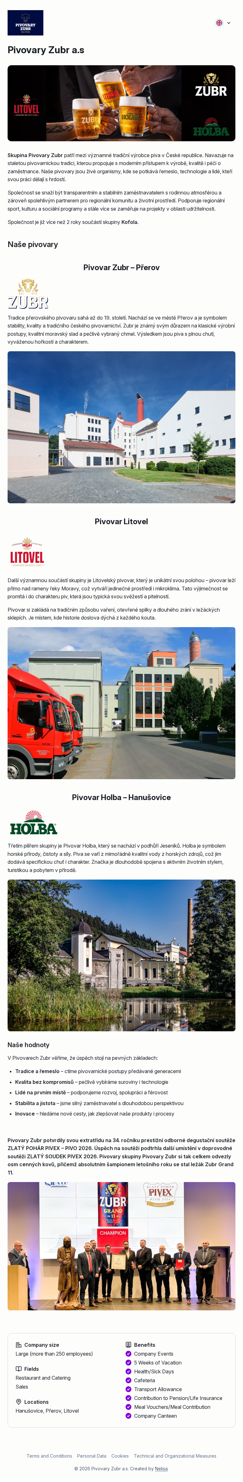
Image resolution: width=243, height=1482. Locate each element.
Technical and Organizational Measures (175, 1456)
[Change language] (223, 22)
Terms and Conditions (49, 1456)
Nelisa (161, 1468)
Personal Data (91, 1456)
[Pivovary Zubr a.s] (38, 22)
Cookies (120, 1456)
